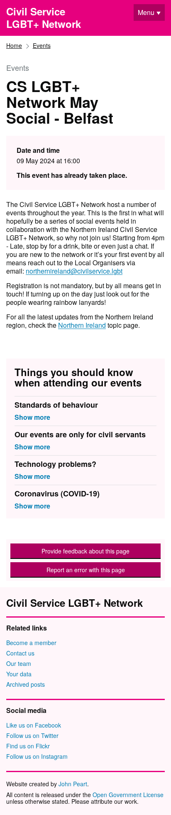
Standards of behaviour (56, 405)
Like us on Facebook (33, 725)
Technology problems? (55, 464)
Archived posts (25, 684)
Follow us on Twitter (32, 735)
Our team (18, 663)
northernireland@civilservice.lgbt (74, 271)
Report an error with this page (85, 570)
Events (42, 45)
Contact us (20, 653)
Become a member (31, 642)
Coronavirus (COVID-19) (57, 494)
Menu (146, 12)
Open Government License (128, 794)
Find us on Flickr (28, 746)
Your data (19, 674)
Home (14, 45)
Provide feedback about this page (85, 551)
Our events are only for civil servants (80, 435)
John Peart (73, 784)
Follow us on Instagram (37, 756)
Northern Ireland (82, 325)
